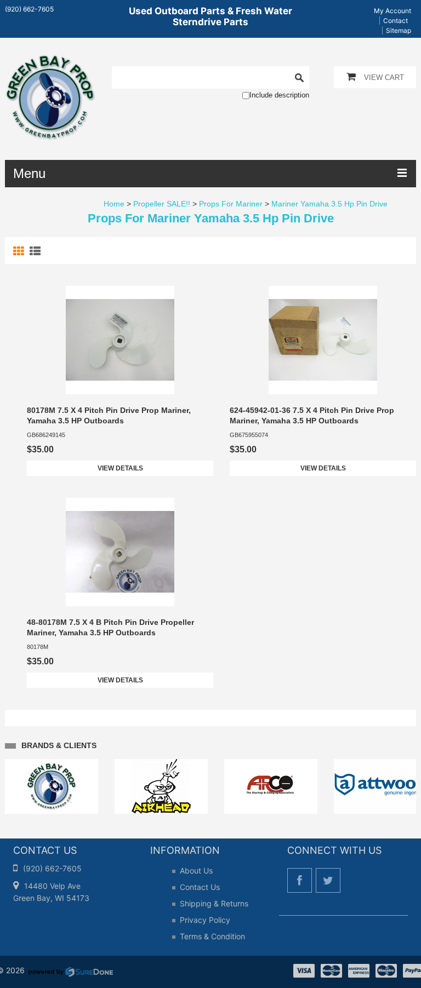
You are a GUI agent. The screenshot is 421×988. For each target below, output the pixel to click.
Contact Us (200, 887)
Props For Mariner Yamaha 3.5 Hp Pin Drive (211, 218)
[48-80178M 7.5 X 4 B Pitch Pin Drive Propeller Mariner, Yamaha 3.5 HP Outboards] (120, 552)
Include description (279, 95)
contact (395, 20)
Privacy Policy (205, 919)
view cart (384, 77)
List (36, 251)
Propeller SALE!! (161, 203)
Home (114, 203)
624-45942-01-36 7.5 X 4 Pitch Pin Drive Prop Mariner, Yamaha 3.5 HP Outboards (312, 415)
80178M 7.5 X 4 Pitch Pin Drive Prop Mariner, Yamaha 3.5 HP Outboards (109, 415)
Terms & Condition (212, 936)
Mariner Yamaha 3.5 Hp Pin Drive (329, 203)
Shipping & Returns (214, 903)
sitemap (398, 30)
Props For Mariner (231, 203)
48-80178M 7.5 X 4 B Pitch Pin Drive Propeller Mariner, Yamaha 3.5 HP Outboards (110, 627)
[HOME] (50, 61)
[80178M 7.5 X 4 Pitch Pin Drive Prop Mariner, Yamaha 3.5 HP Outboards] (120, 340)
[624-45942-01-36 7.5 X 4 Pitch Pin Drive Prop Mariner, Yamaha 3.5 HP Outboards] (323, 340)
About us (196, 870)
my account (392, 11)
